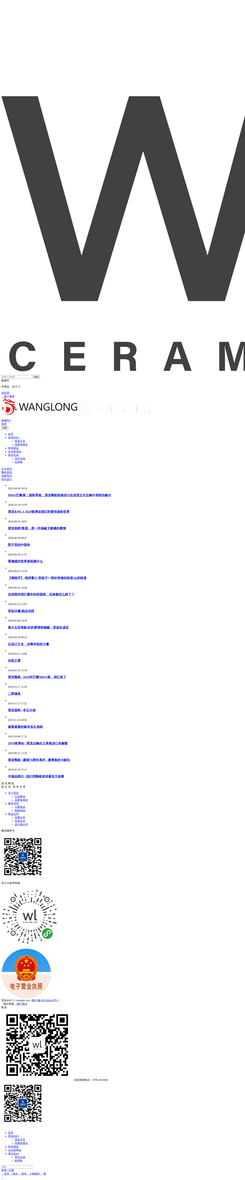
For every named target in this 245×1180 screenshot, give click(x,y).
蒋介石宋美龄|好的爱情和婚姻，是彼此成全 (38, 627)
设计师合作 (21, 824)
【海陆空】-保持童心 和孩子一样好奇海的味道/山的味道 (47, 578)
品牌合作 (20, 817)
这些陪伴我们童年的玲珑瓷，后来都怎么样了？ (41, 594)
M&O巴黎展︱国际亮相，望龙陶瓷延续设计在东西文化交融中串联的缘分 (59, 495)
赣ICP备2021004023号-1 (45, 1000)
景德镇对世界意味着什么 (25, 561)
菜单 (24, 1173)
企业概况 (20, 796)
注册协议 (20, 807)
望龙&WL (14, 1136)
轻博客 (19, 1160)
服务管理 (13, 803)
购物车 (36, 1173)
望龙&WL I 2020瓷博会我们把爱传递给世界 (39, 511)
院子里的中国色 (19, 544)
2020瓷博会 (14, 1150)
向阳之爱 (14, 660)
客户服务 (8, 396)
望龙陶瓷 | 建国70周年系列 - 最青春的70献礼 (39, 760)
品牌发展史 (21, 800)
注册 (11, 1170)
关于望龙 (13, 793)
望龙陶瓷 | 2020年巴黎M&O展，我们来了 (37, 677)
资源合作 (20, 821)
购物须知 (20, 810)
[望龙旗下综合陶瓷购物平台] (40, 414)
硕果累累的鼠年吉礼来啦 (25, 727)
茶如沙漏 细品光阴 (21, 611)
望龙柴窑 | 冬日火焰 (22, 710)
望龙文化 (20, 1139)
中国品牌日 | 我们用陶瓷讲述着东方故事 (36, 776)
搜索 (36, 377)
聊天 (15, 1173)
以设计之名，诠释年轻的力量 (28, 644)
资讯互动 (13, 1153)
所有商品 (13, 1146)
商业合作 (13, 814)
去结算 (5, 392)
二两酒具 (14, 693)
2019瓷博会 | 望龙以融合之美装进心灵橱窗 (38, 743)
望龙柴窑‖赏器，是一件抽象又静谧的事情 (37, 528)
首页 (10, 1132)
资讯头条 (20, 1157)
